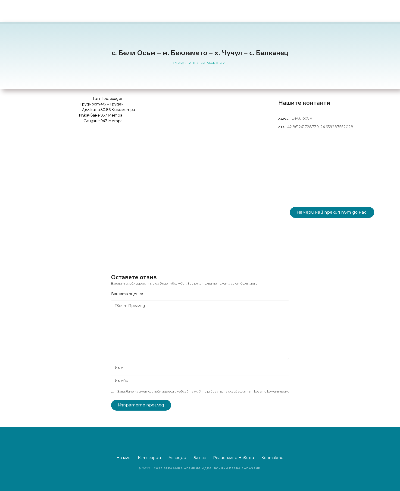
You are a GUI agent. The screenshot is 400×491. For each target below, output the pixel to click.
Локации (177, 458)
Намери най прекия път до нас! (332, 212)
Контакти (273, 458)
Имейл (120, 381)
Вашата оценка (127, 294)
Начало (124, 458)
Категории (149, 458)
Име (117, 368)
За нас (200, 458)
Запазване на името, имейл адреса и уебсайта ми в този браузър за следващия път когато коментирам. (203, 391)
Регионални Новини (233, 458)
